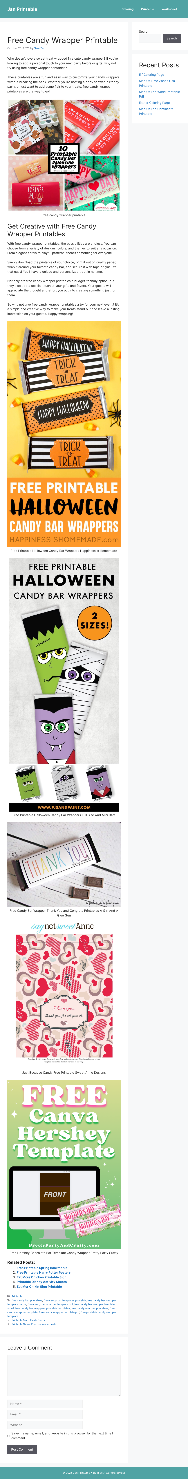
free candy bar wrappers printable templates (42, 1308)
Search (144, 31)
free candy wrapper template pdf (59, 1312)
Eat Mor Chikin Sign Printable (39, 1286)
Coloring (128, 9)
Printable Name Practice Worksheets (34, 1324)
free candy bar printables (27, 1300)
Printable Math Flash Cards (28, 1320)
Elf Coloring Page (151, 74)
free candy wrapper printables (89, 1308)
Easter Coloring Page (154, 103)
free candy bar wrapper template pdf (50, 1304)
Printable (147, 9)
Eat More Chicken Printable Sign (41, 1277)
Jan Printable (22, 9)
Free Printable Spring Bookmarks (42, 1268)
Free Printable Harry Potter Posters (44, 1272)
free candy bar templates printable (65, 1300)
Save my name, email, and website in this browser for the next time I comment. (62, 1435)
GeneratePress (116, 1472)
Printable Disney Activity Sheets (42, 1282)
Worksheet (169, 9)
